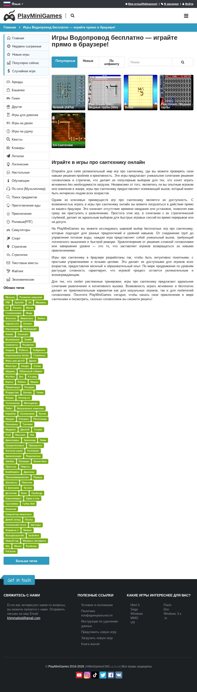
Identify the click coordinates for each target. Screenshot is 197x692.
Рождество (12, 392)
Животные (26, 318)
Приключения (21, 213)
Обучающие (20, 180)
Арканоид (29, 440)
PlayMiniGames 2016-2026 (66, 666)
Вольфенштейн (15, 535)
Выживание (13, 339)
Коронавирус (13, 498)
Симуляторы (20, 230)
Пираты (25, 466)
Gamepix (23, 334)
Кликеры (17, 148)
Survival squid (14, 450)
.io (165, 618)
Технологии (12, 403)
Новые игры (20, 54)
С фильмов (12, 487)
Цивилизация (13, 456)
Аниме (9, 334)
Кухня (42, 413)
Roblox (22, 382)
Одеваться (12, 323)
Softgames (39, 350)
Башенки (18, 90)
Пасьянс (20, 434)
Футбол (10, 376)
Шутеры (36, 525)
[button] (72, 15)
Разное (17, 307)
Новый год (12, 540)
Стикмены (39, 355)
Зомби (28, 339)
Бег (21, 376)
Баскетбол (40, 461)
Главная (17, 38)
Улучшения (12, 329)
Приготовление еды (25, 205)
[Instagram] (87, 675)
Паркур (37, 477)
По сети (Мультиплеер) (28, 189)
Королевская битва (17, 355)
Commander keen (16, 525)
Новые (88, 60)
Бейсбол (34, 535)
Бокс (24, 493)
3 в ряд (32, 376)
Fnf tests (11, 551)
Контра (27, 392)
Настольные (20, 172)
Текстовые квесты (24, 263)
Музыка (10, 297)
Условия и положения (97, 605)
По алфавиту (111, 62)
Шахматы (11, 482)
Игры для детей (15, 360)
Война (41, 318)
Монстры (11, 366)
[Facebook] (110, 675)
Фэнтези (11, 318)
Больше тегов (26, 560)
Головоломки (13, 313)
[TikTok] (94, 675)
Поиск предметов (24, 197)
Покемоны (12, 424)
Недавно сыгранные (26, 46)
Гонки (15, 98)
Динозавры (12, 440)
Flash (167, 605)
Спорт (15, 238)
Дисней (24, 429)
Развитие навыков (30, 297)
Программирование (17, 477)
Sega (134, 609)
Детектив (11, 493)
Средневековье (15, 445)
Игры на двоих (22, 123)
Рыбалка (31, 546)
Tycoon (28, 487)
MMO (134, 618)
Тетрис (38, 429)
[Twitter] (102, 675)
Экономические (22, 279)
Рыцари (29, 387)
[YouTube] (79, 675)
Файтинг (17, 271)
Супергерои (27, 413)
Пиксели (27, 482)
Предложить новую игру (99, 632)
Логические (19, 164)
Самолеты (12, 344)
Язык (16, 4)
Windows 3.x (172, 613)
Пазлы (29, 519)
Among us (24, 397)
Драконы (29, 472)
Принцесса (35, 445)
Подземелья (33, 456)
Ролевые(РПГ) (21, 222)
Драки (32, 360)
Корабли (11, 413)
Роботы (23, 350)
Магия (29, 307)
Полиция (24, 461)
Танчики (27, 424)
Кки (8, 546)
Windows (136, 613)
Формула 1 (12, 530)
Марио (34, 382)
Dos (166, 609)
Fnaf (8, 434)
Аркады (17, 82)
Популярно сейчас (25, 63)
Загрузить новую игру (97, 638)
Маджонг (11, 429)
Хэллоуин (33, 450)
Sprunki (19, 302)
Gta (32, 434)
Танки (39, 392)
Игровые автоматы (34, 540)
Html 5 (135, 605)
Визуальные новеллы (30, 408)
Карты (9, 382)
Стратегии (18, 246)
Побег (9, 408)
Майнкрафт (30, 329)
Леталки (17, 156)
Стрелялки (19, 255)
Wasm (17, 546)
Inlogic (25, 366)
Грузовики (12, 503)
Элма (43, 440)
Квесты (16, 139)
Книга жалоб (90, 644)
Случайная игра (23, 71)
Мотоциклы (31, 403)
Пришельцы (13, 387)
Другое (16, 107)
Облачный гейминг (30, 371)
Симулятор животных (19, 514)
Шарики (10, 371)
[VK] (118, 675)
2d (7, 307)
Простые (11, 466)
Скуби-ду (36, 493)
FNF (8, 302)
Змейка (10, 461)
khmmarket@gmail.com (23, 618)
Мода (29, 313)
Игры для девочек (24, 115)
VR (132, 622)
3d (29, 302)
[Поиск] (182, 62)
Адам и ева (32, 498)
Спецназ (24, 419)
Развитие (28, 344)
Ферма (10, 397)
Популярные (65, 60)
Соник (37, 366)
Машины (41, 302)
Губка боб (29, 503)
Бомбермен (12, 472)
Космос (27, 323)
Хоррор (10, 350)
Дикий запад (13, 519)
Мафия (27, 530)
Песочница (40, 419)
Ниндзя (10, 419)
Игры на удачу (22, 131)
